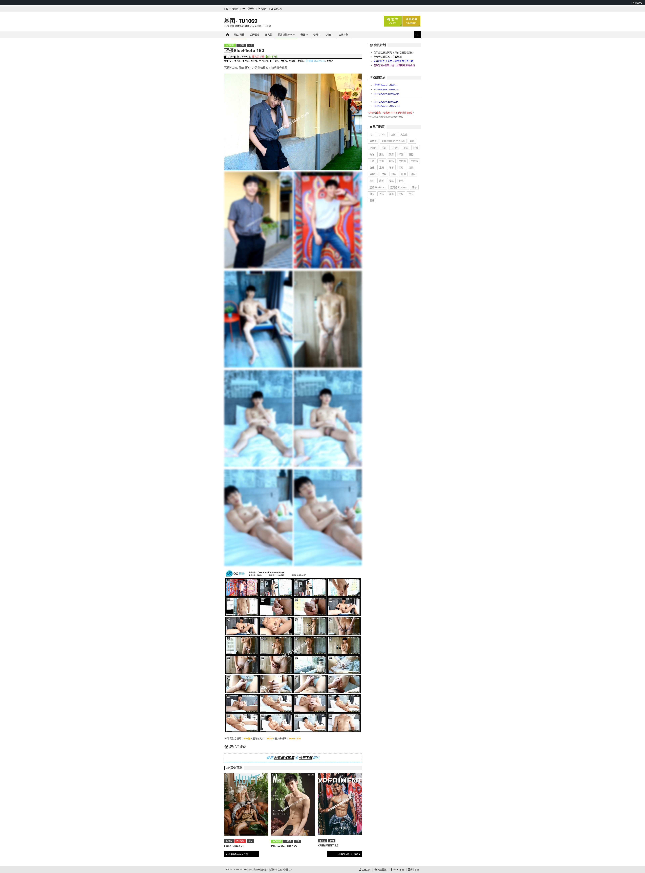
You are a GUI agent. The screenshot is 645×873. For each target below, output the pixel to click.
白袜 (372, 167)
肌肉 (403, 174)
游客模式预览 (284, 757)
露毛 (391, 194)
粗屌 (401, 167)
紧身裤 (373, 174)
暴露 (391, 154)
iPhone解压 (398, 869)
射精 (412, 141)
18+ (372, 134)
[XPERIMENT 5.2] (340, 804)
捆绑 (415, 147)
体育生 (373, 141)
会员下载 (305, 757)
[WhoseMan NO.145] (293, 805)
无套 (381, 154)
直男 (381, 167)
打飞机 (394, 147)
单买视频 (240, 841)
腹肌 (391, 180)
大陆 (328, 34)
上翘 (393, 134)
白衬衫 (414, 161)
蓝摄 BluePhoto (316, 60)
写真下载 (259, 56)
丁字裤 (382, 134)
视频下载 (272, 56)
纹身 (384, 174)
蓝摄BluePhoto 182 (348, 854)
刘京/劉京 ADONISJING (393, 141)
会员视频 (230, 45)
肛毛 (413, 174)
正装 (372, 161)
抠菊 (405, 147)
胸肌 (372, 180)
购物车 (264, 8)
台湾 (315, 34)
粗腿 (410, 167)
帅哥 (384, 147)
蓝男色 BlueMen (398, 187)
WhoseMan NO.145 (284, 846)
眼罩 (391, 167)
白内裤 (402, 161)
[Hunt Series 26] (246, 805)
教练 (372, 154)
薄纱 (414, 187)
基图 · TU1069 (240, 21)
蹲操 (372, 194)
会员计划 (343, 34)
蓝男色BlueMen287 (238, 854)
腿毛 (401, 180)
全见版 (268, 34)
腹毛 (381, 180)
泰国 (302, 34)
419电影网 (233, 8)
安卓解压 (414, 869)
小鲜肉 (373, 147)
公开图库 (254, 34)
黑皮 (410, 194)
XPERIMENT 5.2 (328, 845)
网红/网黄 (239, 34)
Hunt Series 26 (234, 846)
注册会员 (277, 8)
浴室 (381, 161)
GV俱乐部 (249, 8)
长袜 (381, 194)
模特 (410, 154)
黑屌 (401, 194)
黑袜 (372, 200)
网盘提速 (381, 869)
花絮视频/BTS (285, 34)
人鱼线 (403, 134)
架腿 (401, 154)
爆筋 (391, 161)
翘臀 (393, 174)
